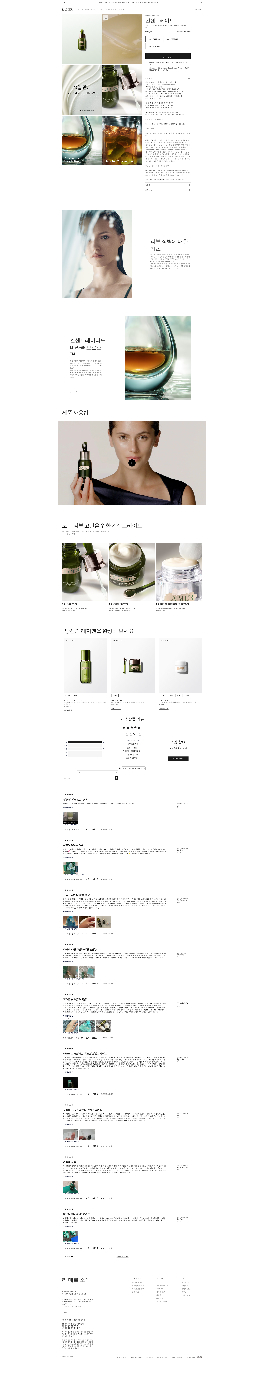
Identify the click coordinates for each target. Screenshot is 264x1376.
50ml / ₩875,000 (154, 46)
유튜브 (184, 1292)
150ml (75, 696)
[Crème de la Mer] (68, 9)
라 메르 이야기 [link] (111, 9)
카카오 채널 (186, 1295)
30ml (171, 696)
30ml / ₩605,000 (172, 39)
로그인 (200, 2)
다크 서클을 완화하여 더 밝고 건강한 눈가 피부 (127, 702)
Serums (147, 15)
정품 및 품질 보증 (162, 1357)
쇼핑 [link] (77, 9)
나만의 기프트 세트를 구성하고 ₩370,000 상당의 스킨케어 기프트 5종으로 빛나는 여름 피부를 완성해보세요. (128, 2)
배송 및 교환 (160, 1292)
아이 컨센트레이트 (117, 700)
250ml (187, 696)
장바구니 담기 (168, 57)
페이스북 (185, 1286)
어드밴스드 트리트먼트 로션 (73, 700)
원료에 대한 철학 (138, 1286)
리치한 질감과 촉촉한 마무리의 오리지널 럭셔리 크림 (177, 702)
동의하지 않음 (76, 1306)
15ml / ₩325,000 (154, 39)
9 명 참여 (179, 32)
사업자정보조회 (121, 1357)
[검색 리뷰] (116, 778)
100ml (67, 696)
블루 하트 (135, 1292)
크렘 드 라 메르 (164, 700)
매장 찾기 (159, 1295)
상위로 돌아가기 (122, 1256)
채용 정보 (159, 1298)
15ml (115, 696)
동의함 (66, 1306)
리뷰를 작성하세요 (178, 758)
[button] (65, 2)
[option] (82, 39)
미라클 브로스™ (138, 1289)
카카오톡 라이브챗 (163, 1285)
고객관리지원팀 (162, 1301)
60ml (179, 696)
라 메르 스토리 (137, 1282)
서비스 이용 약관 (176, 1357)
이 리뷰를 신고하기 (107, 829)
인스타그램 (186, 1282)
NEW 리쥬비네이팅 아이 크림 (92, 9)
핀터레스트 (186, 1289)
